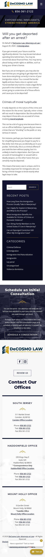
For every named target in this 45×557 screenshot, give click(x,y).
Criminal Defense (14, 247)
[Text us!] (36, 552)
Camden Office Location (22, 420)
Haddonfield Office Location (22, 468)
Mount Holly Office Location (22, 514)
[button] (41, 3)
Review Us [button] (22, 373)
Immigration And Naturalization (20, 254)
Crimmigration (23, 46)
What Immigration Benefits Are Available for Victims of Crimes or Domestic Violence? (20, 217)
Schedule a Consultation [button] (22, 334)
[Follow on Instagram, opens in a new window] (25, 361)
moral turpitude (16, 119)
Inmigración (11, 258)
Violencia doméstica (15, 269)
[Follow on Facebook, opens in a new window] (19, 361)
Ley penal (10, 262)
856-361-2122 (24, 11)
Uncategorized (13, 265)
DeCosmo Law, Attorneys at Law (26, 43)
